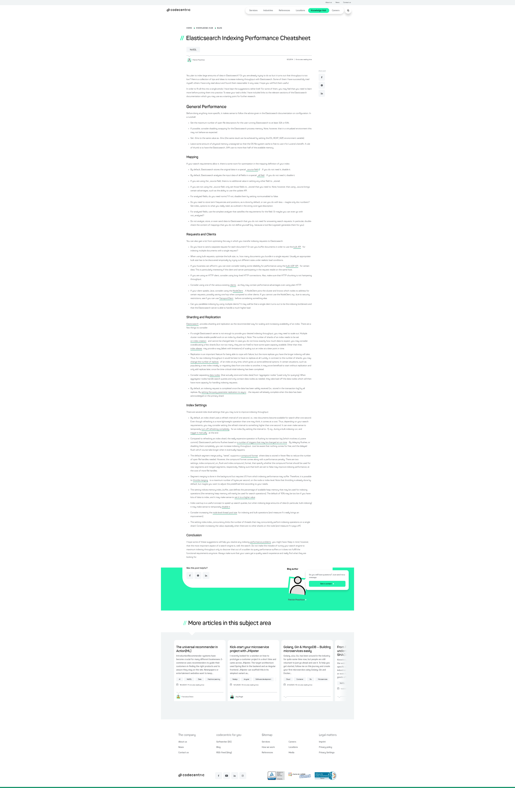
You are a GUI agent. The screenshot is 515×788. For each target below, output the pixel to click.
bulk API (297, 247)
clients (233, 285)
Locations (300, 11)
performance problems (260, 542)
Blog (218, 747)
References (284, 11)
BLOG (219, 28)
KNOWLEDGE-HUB (204, 28)
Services (253, 11)
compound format (249, 456)
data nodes (214, 375)
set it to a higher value (245, 497)
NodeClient (238, 291)
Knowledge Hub (318, 11)
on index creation (198, 341)
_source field (252, 170)
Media (291, 753)
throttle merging (200, 480)
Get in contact (326, 584)
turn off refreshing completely (215, 429)
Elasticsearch (192, 324)
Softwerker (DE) (223, 742)
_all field (260, 175)
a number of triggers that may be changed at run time (262, 442)
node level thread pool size (225, 513)
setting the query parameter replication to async (223, 392)
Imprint (322, 742)
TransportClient (226, 298)
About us (328, 2)
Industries (268, 11)
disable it (226, 507)
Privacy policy (325, 747)
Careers (335, 11)
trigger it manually (198, 433)
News (337, 2)
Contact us (347, 2)
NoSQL (193, 50)
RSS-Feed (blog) (224, 753)
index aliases (196, 349)
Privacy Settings (326, 753)
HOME (189, 28)
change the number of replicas (204, 362)
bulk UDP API (292, 266)
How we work (268, 747)
